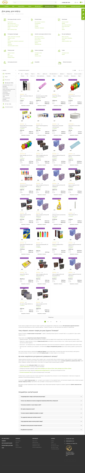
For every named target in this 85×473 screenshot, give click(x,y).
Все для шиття (10, 21)
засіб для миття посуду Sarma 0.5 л (42, 370)
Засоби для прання (11, 52)
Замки (9, 39)
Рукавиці (63, 39)
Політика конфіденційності (37, 447)
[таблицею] (83, 70)
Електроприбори (38, 23)
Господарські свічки (38, 52)
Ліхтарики (36, 26)
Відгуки (17, 444)
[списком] (81, 70)
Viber (74, 460)
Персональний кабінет (7, 443)
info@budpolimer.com (70, 441)
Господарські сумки (65, 52)
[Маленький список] (73, 70)
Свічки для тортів (38, 55)
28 (56, 321)
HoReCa (52, 440)
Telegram (71, 460)
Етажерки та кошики (11, 38)
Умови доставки (35, 442)
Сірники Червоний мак (25, 366)
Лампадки (36, 54)
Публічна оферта (19, 447)
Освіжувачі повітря (11, 57)
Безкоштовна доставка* (24, 79)
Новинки (4, 440)
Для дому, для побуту (55, 445)
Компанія (18, 438)
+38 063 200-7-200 (66, 2)
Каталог (53, 438)
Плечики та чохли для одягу (13, 26)
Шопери (63, 54)
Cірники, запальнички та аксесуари (14, 36)
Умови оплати (34, 440)
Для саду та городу (54, 447)
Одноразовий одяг (38, 44)
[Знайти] (55, 2)
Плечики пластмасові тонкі (26, 372)
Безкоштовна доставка (7, 445)
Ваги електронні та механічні (40, 21)
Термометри (10, 44)
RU (82, 2)
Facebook (65, 460)
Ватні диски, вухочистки (39, 36)
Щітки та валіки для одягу (12, 29)
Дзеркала (36, 42)
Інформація (35, 438)
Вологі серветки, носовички (39, 38)
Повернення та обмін (36, 445)
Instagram (68, 460)
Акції (3, 447)
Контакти (17, 445)
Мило (9, 54)
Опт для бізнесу (5, 438)
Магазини (17, 442)
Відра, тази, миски (65, 36)
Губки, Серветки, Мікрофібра (67, 38)
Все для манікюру (38, 41)
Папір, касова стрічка (65, 26)
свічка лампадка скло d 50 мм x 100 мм (63, 368)
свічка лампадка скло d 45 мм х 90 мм (46, 368)
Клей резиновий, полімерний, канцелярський (15, 41)
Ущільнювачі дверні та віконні (13, 45)
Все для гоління (37, 39)
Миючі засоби (10, 55)
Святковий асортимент (55, 448)
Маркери (63, 23)
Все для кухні (53, 444)
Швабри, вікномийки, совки (66, 41)
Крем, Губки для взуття (12, 23)
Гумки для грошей (65, 21)
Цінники (63, 29)
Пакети (52, 442)
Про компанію (18, 440)
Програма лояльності (36, 444)
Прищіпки (9, 42)
